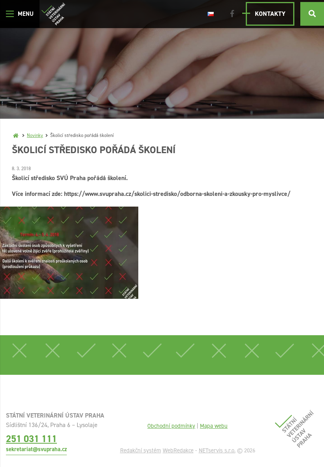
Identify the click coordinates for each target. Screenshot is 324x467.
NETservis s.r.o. (217, 450)
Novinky (35, 135)
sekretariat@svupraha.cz (36, 449)
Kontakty (270, 13)
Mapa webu (214, 426)
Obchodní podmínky (171, 426)
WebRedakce (178, 450)
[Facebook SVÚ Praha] (232, 14)
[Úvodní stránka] (53, 14)
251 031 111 (31, 438)
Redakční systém (140, 450)
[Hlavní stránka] (16, 135)
